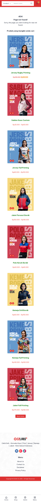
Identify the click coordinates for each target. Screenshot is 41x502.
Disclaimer (20, 467)
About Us (20, 461)
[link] (16, 451)
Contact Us (20, 464)
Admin (25, 500)
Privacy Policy (20, 470)
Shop (15, 500)
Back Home (20, 416)
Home (6, 500)
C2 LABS (20, 479)
